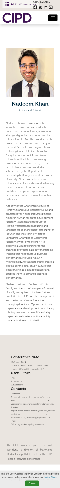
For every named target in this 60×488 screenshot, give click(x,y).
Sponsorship (16, 381)
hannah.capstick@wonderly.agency (39, 411)
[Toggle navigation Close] (53, 17)
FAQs (13, 378)
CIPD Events (41, 1)
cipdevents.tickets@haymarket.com (34, 397)
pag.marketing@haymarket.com (37, 418)
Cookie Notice (50, 477)
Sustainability (16, 385)
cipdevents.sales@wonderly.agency (38, 404)
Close (32, 483)
